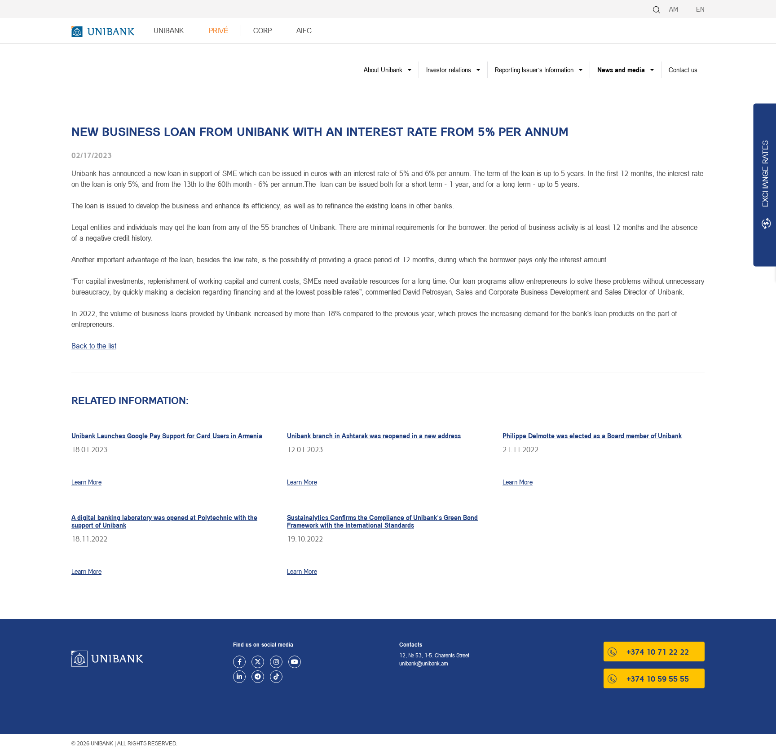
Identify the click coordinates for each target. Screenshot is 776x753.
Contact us (683, 70)
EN (700, 9)
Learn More (86, 482)
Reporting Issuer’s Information (534, 70)
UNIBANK (169, 30)
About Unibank (383, 70)
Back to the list (93, 345)
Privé (219, 30)
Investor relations (448, 70)
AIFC (304, 30)
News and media (621, 70)
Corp (262, 30)
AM (673, 9)
